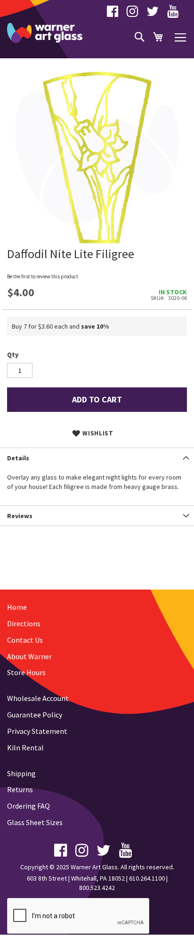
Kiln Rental (25, 747)
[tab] (97, 458)
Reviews (19, 516)
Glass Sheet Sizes (35, 822)
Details (18, 458)
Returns (20, 789)
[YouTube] (172, 13)
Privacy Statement (37, 731)
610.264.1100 (147, 878)
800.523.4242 (97, 887)
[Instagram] (132, 13)
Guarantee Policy (34, 714)
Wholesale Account (38, 698)
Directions (23, 623)
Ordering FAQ (28, 806)
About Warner (29, 656)
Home (17, 607)
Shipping (21, 773)
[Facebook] (112, 13)
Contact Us (25, 640)
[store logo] (44, 33)
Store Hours (26, 672)
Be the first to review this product (42, 276)
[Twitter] (152, 13)
